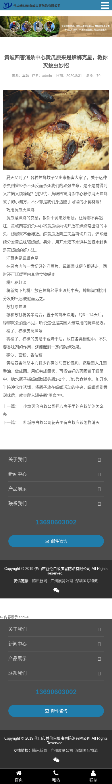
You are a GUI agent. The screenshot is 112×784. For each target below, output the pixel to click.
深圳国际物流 (86, 581)
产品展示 (17, 488)
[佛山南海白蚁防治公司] (31, 4)
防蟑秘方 (95, 322)
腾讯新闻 (39, 581)
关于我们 (17, 459)
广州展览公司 (62, 581)
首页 (19, 779)
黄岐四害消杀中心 (67, 193)
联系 (93, 779)
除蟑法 (20, 306)
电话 (56, 779)
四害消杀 (22, 363)
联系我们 (17, 503)
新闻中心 (17, 474)
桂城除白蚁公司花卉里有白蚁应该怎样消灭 (61, 422)
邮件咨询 (59, 541)
